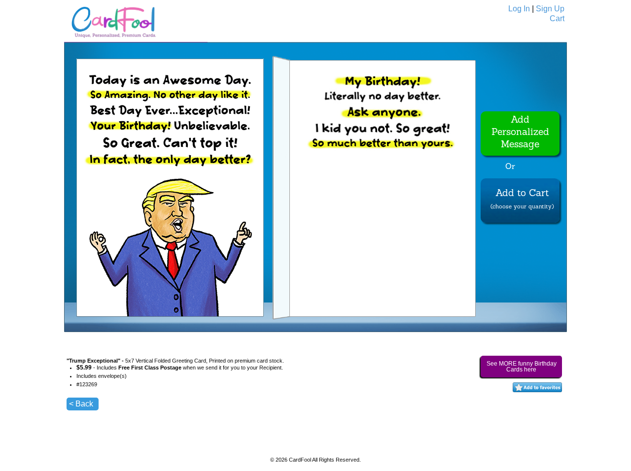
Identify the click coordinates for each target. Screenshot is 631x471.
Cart (557, 18)
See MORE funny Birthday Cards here (522, 366)
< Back (81, 404)
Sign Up (550, 8)
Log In (519, 8)
